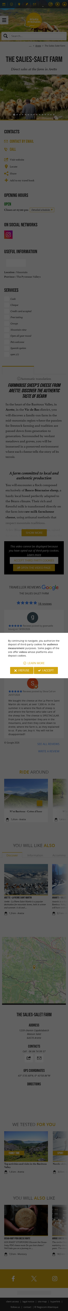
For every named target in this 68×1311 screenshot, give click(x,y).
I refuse (23, 670)
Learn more (36, 663)
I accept (48, 670)
